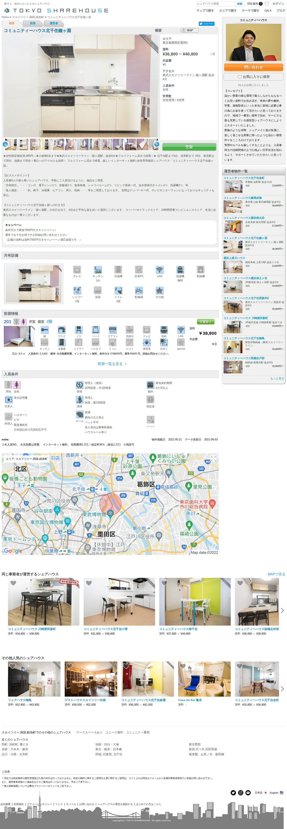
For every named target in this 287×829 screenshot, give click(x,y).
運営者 (54, 23)
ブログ (280, 10)
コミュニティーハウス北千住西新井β (246, 298)
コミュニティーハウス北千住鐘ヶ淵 (245, 238)
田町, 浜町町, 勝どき (15, 744)
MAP (190, 30)
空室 (189, 147)
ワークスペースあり (89, 732)
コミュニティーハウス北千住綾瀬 (143, 700)
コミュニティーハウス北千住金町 (244, 177)
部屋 (33, 23)
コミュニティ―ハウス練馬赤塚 (243, 197)
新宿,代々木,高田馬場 (203, 749)
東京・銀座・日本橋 (108, 749)
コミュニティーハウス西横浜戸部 (244, 358)
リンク (59, 804)
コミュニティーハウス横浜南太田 (244, 217)
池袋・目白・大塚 (107, 744)
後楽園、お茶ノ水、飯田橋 (206, 754)
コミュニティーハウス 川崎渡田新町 (246, 318)
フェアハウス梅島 (20, 700)
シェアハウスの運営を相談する (115, 804)
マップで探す (205, 10)
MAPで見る (276, 574)
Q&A (268, 10)
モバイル (71, 804)
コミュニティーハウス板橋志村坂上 (258, 629)
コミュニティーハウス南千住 (178, 629)
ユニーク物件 (114, 732)
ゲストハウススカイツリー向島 (85, 700)
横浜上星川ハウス (234, 258)
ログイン (278, 3)
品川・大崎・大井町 (15, 754)
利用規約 (19, 804)
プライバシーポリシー (39, 804)
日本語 (258, 792)
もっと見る (277, 378)
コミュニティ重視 (138, 732)
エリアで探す (228, 10)
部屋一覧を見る (110, 364)
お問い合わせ (86, 804)
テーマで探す (250, 10)
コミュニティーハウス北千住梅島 (244, 338)
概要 (11, 23)
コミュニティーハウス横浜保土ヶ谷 (245, 278)
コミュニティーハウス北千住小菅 (106, 629)
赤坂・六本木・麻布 (15, 749)
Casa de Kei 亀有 (190, 700)
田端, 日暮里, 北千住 (108, 754)
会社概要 (5, 804)
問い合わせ (253, 67)
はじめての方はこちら (148, 804)
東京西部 (195, 744)
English (274, 792)
